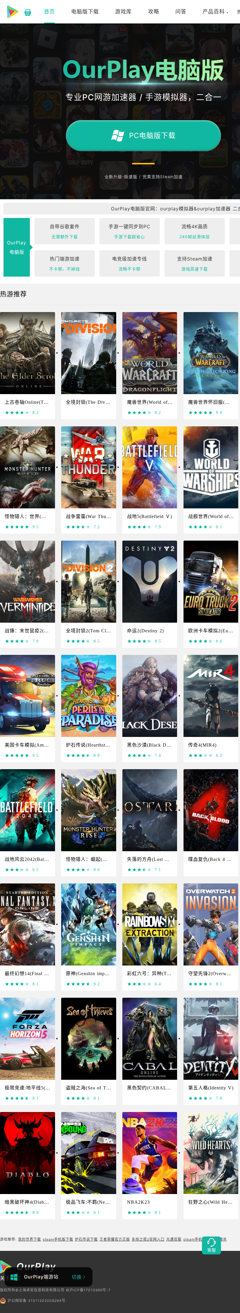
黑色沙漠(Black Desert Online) (160, 744)
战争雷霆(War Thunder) (91, 516)
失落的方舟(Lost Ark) (150, 859)
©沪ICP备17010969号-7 (88, 1290)
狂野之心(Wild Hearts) (212, 1202)
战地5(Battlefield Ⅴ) (149, 516)
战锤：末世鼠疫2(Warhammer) (38, 630)
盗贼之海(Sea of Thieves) (93, 1087)
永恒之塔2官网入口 (148, 1239)
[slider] (17, 412)
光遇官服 (173, 1239)
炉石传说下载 (86, 1239)
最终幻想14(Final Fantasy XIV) (39, 973)
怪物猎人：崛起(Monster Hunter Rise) (107, 859)
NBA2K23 (138, 1202)
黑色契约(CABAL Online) (155, 1087)
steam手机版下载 (58, 1239)
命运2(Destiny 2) (145, 630)
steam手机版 (194, 1239)
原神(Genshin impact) (89, 973)
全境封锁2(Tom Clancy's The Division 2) (110, 630)
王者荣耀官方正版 (115, 1239)
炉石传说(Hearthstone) (90, 744)
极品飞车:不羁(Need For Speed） (102, 1202)
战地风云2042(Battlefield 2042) (39, 859)
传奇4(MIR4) (202, 744)
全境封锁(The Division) (91, 402)
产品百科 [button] (214, 11)
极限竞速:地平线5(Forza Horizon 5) (44, 1087)
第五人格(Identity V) (211, 1087)
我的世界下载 (29, 1239)
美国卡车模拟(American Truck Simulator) (50, 744)
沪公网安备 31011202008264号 (37, 1300)
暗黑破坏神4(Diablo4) (29, 1202)
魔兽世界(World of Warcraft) (158, 402)
